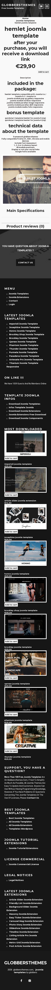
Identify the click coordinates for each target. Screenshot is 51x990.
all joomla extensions (20, 825)
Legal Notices (16, 880)
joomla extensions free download (27, 414)
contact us (33, 798)
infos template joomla (21, 407)
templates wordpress (21, 829)
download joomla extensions (25, 411)
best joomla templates (21, 818)
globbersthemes (19, 5)
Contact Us (25, 262)
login (12, 304)
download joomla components (26, 418)
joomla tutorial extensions (23, 848)
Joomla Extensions (19, 297)
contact (13, 301)
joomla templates (25, 20)
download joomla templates (24, 404)
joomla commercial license (24, 864)
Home (25, 18)
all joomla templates (20, 821)
